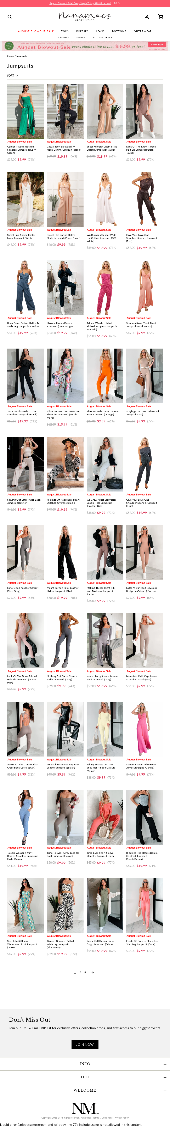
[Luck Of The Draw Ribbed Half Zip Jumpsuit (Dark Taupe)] (144, 111)
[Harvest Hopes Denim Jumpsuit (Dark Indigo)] (65, 287)
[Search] (9, 16)
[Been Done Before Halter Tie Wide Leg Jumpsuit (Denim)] (25, 287)
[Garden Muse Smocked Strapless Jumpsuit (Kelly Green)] (25, 111)
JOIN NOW (85, 1044)
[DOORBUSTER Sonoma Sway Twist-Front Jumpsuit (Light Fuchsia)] (144, 729)
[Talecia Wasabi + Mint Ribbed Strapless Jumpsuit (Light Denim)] (25, 817)
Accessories (103, 37)
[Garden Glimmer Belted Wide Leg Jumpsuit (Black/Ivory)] (65, 905)
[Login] (148, 16)
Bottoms (119, 31)
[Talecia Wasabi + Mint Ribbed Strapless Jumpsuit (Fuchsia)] (105, 287)
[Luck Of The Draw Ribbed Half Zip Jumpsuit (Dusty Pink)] (25, 640)
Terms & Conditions (103, 1117)
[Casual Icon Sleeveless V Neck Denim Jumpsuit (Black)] (65, 111)
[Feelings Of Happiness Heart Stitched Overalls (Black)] (65, 464)
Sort (11, 75)
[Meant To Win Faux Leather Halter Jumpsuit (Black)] (65, 552)
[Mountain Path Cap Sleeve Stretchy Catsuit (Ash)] (144, 640)
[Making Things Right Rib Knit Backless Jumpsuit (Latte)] (105, 552)
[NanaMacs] (85, 16)
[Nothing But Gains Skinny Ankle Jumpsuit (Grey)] (65, 640)
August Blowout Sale (36, 31)
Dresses (82, 31)
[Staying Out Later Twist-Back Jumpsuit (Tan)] (144, 376)
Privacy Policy (121, 1117)
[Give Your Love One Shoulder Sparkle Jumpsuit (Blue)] (144, 464)
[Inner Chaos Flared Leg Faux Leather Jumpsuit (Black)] (65, 729)
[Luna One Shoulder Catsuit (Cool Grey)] (25, 552)
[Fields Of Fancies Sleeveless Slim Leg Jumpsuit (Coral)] (144, 905)
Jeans (100, 31)
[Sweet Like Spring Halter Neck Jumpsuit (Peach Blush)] (65, 199)
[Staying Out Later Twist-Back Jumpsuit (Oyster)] (25, 464)
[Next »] (92, 972)
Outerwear (143, 31)
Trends (63, 37)
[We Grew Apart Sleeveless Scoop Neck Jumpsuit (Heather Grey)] (105, 464)
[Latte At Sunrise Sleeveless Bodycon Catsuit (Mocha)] (144, 552)
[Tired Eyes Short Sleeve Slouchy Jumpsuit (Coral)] (105, 817)
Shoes (81, 37)
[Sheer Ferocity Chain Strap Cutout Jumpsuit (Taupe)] (105, 111)
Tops (65, 31)
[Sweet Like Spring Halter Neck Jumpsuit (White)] (25, 199)
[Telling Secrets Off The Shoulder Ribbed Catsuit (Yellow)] (105, 729)
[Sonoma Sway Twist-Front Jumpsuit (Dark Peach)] (144, 287)
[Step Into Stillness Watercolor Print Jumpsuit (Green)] (25, 905)
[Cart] (159, 16)
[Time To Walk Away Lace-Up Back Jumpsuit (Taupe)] (65, 817)
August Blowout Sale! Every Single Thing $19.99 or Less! (80, 3)
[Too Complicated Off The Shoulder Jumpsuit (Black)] (25, 376)
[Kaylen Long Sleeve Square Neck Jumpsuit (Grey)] (105, 640)
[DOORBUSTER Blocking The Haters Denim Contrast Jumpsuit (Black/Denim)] (144, 817)
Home (10, 56)
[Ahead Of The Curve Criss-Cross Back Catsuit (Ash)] (25, 729)
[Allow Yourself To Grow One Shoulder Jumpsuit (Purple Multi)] (65, 376)
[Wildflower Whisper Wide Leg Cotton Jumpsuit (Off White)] (105, 199)
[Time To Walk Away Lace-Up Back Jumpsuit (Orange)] (105, 376)
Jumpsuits (21, 56)
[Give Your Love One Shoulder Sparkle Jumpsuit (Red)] (144, 199)
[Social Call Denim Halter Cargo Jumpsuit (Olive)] (105, 905)
